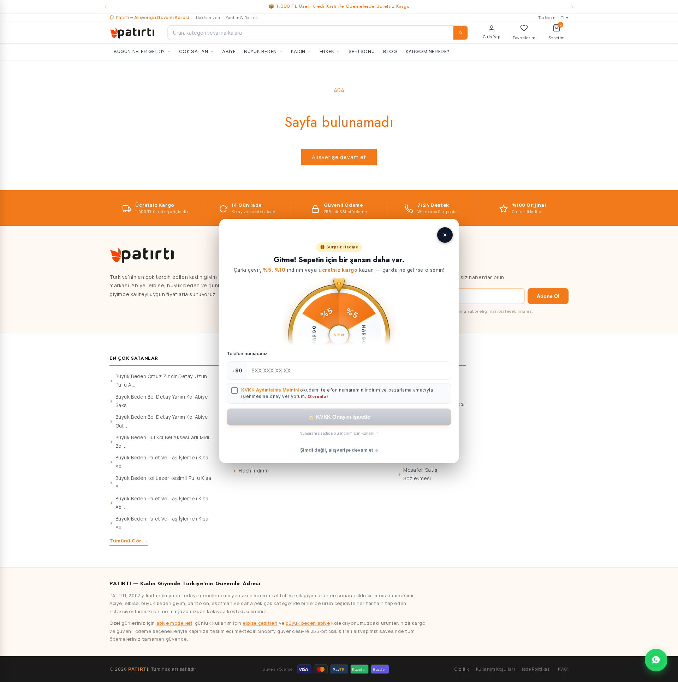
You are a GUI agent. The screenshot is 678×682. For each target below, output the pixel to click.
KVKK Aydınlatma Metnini (270, 390)
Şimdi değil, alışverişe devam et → (339, 450)
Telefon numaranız (247, 353)
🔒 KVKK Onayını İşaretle (339, 417)
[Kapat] (445, 235)
